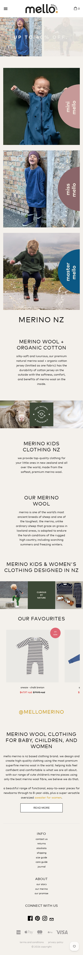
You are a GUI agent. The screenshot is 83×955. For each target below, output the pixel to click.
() (79, 8)
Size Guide (41, 857)
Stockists (41, 848)
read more (41, 807)
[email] (52, 920)
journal (42, 866)
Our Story (41, 884)
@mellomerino (41, 712)
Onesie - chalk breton (32, 687)
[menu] (5, 9)
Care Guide (42, 862)
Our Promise (41, 893)
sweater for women (48, 797)
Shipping (41, 852)
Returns (41, 843)
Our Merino (41, 889)
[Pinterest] (37, 920)
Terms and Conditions (32, 942)
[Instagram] (44, 920)
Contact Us (42, 839)
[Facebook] (30, 920)
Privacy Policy (55, 942)
